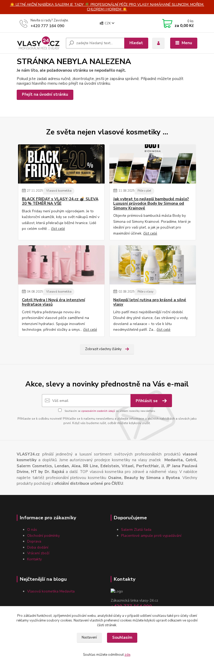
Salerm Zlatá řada (136, 529)
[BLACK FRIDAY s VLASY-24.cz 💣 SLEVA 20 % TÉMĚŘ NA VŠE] (61, 164)
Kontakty (34, 559)
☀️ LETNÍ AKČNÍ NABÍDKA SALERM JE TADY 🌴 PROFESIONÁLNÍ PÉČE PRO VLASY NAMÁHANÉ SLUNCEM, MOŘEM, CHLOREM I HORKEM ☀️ (107, 7)
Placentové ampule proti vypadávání (151, 535)
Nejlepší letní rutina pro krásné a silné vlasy (149, 302)
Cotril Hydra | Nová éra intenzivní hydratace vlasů (53, 302)
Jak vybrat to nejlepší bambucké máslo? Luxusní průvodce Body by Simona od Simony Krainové (151, 203)
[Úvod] (39, 43)
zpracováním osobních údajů (98, 411)
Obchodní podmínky (43, 535)
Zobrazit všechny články (103, 349)
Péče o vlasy (145, 292)
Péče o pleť (144, 191)
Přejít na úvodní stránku (45, 94)
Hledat (136, 42)
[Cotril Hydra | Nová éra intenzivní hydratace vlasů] (61, 264)
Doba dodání (37, 547)
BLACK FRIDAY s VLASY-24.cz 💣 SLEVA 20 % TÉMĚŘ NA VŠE (60, 201)
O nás (32, 529)
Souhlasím (122, 637)
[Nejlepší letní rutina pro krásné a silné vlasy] (152, 264)
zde (127, 654)
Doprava (34, 541)
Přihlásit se (147, 400)
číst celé (58, 228)
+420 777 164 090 (47, 25)
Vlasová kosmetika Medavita (51, 591)
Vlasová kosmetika (59, 191)
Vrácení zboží (38, 553)
